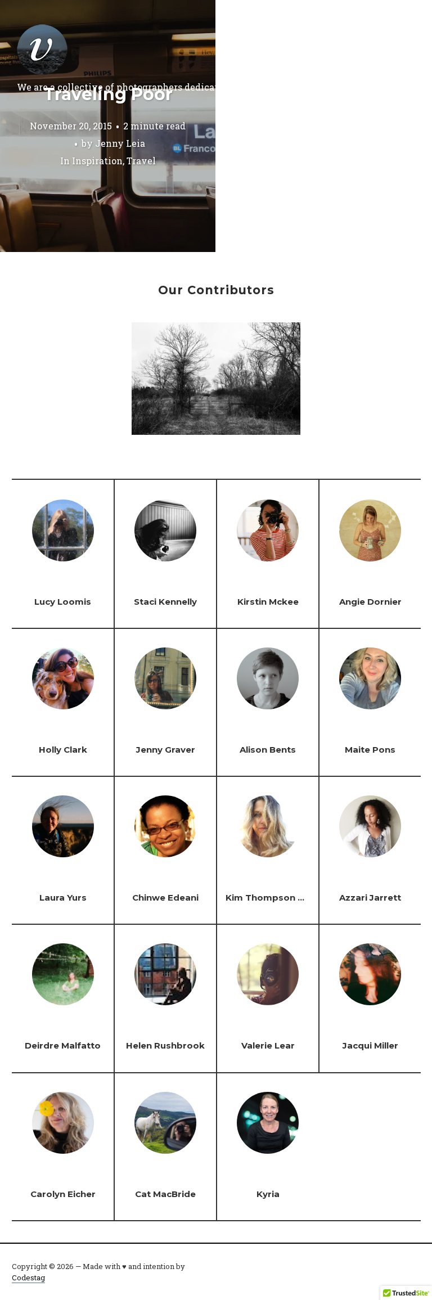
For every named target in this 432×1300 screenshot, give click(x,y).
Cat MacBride (165, 1194)
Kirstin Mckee (268, 601)
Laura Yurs (63, 897)
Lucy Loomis (62, 601)
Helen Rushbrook (165, 1045)
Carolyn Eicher (63, 1194)
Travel (141, 161)
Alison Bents (268, 749)
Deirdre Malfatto (63, 1045)
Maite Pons (370, 749)
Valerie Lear (268, 1045)
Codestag (28, 1277)
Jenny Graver (165, 749)
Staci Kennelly (165, 601)
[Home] (42, 49)
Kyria (268, 1194)
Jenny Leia (120, 143)
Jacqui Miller (370, 1045)
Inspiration (97, 161)
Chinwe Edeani (165, 897)
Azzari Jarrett (370, 897)
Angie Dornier (370, 601)
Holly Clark (63, 749)
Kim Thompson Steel (273, 897)
